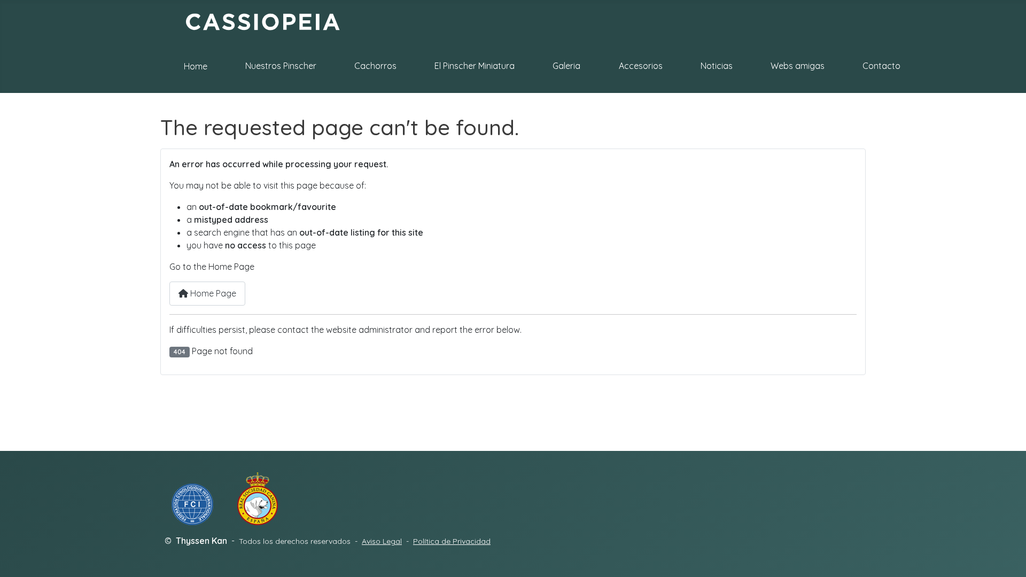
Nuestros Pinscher (280, 65)
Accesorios (641, 65)
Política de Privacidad (452, 541)
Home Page (212, 293)
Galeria (566, 65)
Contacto (881, 65)
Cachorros (375, 65)
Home (195, 66)
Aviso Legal (382, 541)
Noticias (717, 65)
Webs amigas (798, 65)
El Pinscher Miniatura (474, 65)
